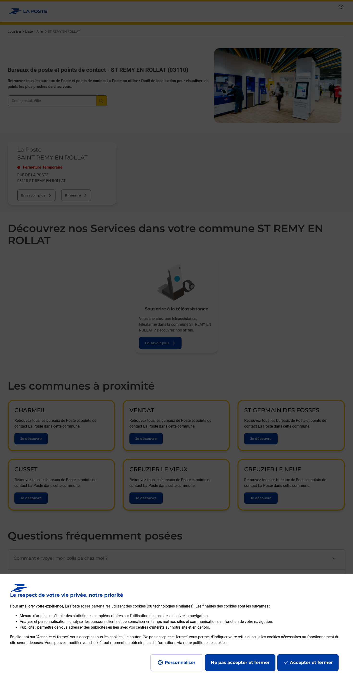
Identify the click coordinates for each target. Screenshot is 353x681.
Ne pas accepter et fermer (240, 662)
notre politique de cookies (204, 642)
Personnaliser (180, 662)
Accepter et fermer (311, 662)
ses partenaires (97, 606)
